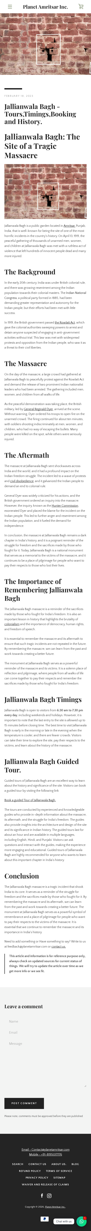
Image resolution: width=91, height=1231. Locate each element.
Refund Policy (30, 1171)
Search (17, 1164)
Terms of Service (59, 1171)
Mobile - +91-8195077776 (45, 1154)
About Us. (58, 1164)
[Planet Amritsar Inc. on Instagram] (49, 1195)
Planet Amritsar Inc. (45, 7)
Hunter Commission (65, 506)
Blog (75, 1164)
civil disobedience (22, 481)
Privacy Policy (37, 1177)
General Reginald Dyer (38, 409)
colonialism (11, 624)
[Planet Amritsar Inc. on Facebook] (42, 1195)
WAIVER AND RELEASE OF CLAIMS (45, 1184)
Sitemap (59, 1177)
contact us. (58, 946)
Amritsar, (69, 226)
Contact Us (37, 1164)
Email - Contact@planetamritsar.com (46, 1150)
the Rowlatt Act (65, 322)
